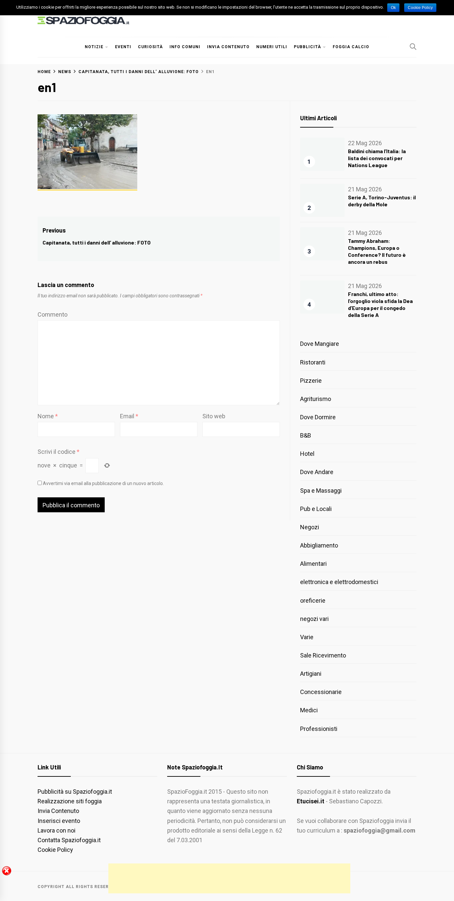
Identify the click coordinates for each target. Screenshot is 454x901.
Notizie (94, 47)
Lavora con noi (56, 830)
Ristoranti (312, 362)
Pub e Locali (316, 508)
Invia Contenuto (228, 47)
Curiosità (150, 47)
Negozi (309, 527)
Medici (309, 710)
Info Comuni (185, 47)
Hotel (307, 453)
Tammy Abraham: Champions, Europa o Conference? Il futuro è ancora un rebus (377, 251)
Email (129, 416)
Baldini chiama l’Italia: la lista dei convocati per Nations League (377, 158)
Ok (393, 7)
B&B (305, 435)
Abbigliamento (319, 545)
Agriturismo (315, 398)
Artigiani (310, 673)
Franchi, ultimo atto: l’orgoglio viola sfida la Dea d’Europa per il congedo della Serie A (380, 304)
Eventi (123, 47)
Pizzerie (311, 380)
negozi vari (314, 618)
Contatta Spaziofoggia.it (69, 840)
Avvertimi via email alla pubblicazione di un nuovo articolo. (103, 483)
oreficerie (312, 600)
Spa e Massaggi (321, 490)
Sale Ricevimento (323, 655)
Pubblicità (307, 47)
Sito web (213, 416)
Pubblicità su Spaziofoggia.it (75, 791)
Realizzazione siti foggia (70, 801)
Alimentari (313, 563)
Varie (306, 637)
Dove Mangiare (319, 343)
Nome (48, 416)
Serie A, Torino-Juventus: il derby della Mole (382, 200)
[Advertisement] (229, 878)
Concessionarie (321, 691)
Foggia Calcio (351, 47)
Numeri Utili (271, 47)
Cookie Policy (55, 849)
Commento (52, 314)
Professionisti (318, 728)
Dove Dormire (318, 417)
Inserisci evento (59, 820)
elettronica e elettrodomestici (339, 581)
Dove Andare (316, 471)
